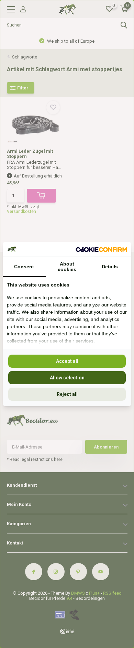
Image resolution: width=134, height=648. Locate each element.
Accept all (67, 361)
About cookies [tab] (67, 266)
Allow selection (67, 377)
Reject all (67, 394)
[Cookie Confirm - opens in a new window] (101, 249)
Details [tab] (110, 266)
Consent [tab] (24, 266)
